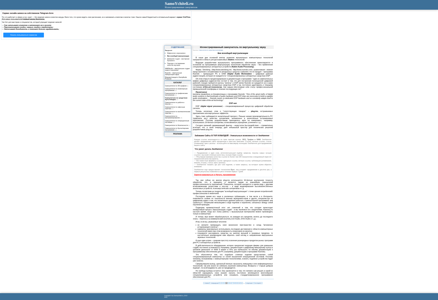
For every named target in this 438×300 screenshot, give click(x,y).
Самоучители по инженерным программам (176, 89)
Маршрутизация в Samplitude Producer (176, 78)
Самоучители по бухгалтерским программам (177, 129)
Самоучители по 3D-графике (176, 86)
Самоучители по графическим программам (176, 94)
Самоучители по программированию (172, 117)
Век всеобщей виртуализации (178, 56)
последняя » (258, 283)
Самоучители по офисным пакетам (175, 107)
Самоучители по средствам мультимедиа (176, 98)
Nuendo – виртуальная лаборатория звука (173, 73)
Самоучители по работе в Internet (174, 103)
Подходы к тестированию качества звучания (176, 64)
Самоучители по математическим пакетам (177, 112)
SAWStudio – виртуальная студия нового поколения (177, 69)
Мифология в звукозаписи (176, 53)
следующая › (249, 283)
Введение (168, 50)
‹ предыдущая (214, 283)
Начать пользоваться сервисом (23, 35)
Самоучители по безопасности (176, 125)
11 (241, 283)
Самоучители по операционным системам (177, 121)
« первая (206, 283)
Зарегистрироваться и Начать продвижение (215, 175)
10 (239, 283)
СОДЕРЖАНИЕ (177, 47)
